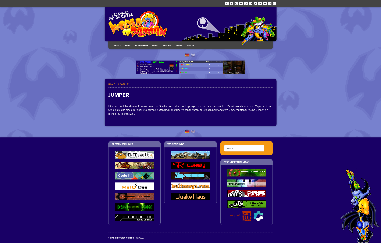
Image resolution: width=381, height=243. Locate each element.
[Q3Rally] (190, 167)
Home (117, 45)
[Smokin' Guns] (190, 156)
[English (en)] (193, 54)
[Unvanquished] (190, 177)
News (155, 45)
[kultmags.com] (190, 187)
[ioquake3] (235, 219)
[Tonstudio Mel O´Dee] (134, 187)
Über (128, 45)
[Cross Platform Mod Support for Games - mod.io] (258, 219)
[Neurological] (134, 219)
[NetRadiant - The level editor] (246, 184)
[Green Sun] (134, 208)
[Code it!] (134, 177)
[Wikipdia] (270, 3)
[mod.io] (265, 3)
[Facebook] (231, 3)
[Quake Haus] (190, 198)
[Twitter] (241, 3)
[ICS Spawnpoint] (246, 174)
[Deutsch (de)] (187, 54)
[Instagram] (236, 3)
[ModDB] (255, 3)
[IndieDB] (260, 3)
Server (190, 45)
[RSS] (227, 3)
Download (141, 45)
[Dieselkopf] (134, 198)
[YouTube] (251, 3)
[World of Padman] (190, 24)
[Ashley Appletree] (134, 167)
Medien (167, 45)
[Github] (274, 3)
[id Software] (246, 219)
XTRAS (178, 45)
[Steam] (246, 3)
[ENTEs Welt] (134, 156)
